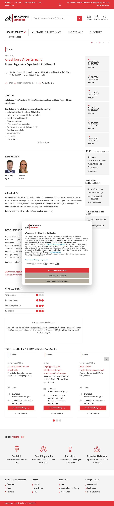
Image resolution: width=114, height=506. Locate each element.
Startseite (95, 43)
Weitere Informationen (94, 202)
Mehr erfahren (92, 171)
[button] (54, 420)
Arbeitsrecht (104, 43)
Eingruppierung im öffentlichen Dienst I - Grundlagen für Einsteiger (55, 370)
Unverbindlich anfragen (96, 197)
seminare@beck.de (96, 225)
